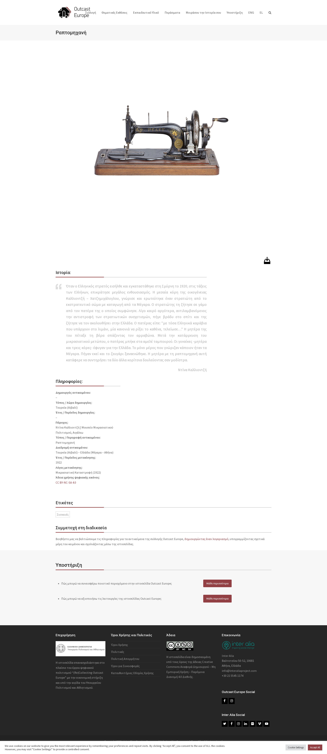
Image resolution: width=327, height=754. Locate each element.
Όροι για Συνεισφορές (125, 666)
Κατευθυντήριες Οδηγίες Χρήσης (132, 673)
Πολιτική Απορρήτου (125, 659)
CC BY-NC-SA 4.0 (66, 482)
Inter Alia (228, 656)
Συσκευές (63, 514)
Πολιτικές (117, 652)
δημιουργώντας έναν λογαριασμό (206, 539)
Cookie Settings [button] (296, 747)
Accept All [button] (315, 747)
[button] (270, 12)
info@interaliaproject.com (239, 671)
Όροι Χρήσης (119, 645)
